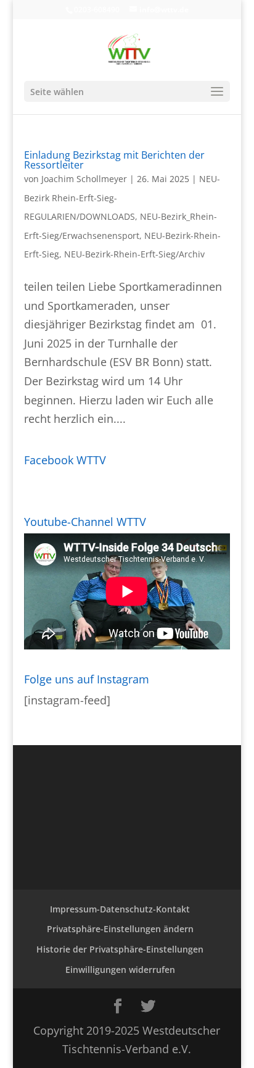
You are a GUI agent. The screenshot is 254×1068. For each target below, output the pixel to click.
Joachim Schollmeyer (84, 179)
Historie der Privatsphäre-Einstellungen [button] (119, 949)
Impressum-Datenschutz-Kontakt (120, 909)
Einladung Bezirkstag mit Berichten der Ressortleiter (114, 160)
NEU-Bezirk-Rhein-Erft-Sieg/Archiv (134, 254)
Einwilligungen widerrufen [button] (120, 969)
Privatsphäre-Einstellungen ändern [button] (120, 929)
